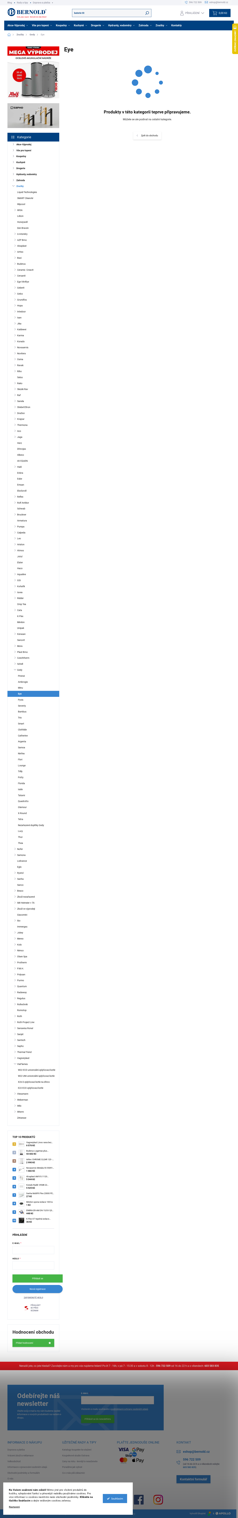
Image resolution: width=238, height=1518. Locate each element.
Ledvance (22, 861)
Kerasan (21, 634)
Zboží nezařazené (26, 896)
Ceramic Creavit (25, 270)
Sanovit (21, 640)
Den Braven (23, 228)
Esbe (19, 478)
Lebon (20, 216)
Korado (21, 341)
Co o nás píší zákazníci (73, 1473)
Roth (19, 1016)
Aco (19, 431)
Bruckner (21, 514)
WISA (20, 210)
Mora (20, 646)
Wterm (20, 1112)
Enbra (20, 473)
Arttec (20, 252)
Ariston (20, 544)
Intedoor (21, 311)
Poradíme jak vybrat (72, 1467)
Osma (20, 359)
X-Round (22, 813)
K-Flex (20, 616)
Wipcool (21, 204)
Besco (20, 890)
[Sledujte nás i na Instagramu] (158, 1500)
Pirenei (21, 676)
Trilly (20, 771)
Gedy (19, 670)
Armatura (22, 520)
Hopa (20, 305)
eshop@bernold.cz (196, 1452)
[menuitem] (18, 25)
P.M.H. (20, 968)
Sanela (20, 401)
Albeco (20, 455)
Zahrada (20, 180)
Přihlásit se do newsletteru (98, 1419)
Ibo (18, 920)
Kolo (19, 944)
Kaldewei (21, 329)
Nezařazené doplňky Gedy (31, 825)
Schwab (21, 508)
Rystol (20, 873)
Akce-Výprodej (23, 144)
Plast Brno (22, 652)
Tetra (20, 819)
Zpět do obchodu (149, 135)
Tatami (21, 795)
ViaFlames (22, 1064)
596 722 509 (163, 1365)
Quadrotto (23, 801)
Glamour (22, 807)
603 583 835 (211, 1365)
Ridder (20, 598)
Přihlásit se (37, 1278)
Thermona (22, 425)
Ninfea (21, 753)
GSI (19, 580)
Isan (19, 317)
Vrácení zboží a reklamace (20, 1455)
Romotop (22, 1010)
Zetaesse (21, 1118)
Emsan (20, 484)
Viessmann (22, 1093)
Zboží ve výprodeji (26, 908)
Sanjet (20, 1034)
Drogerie (20, 168)
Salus (20, 377)
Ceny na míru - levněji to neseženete (79, 1461)
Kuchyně (20, 162)
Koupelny (21, 156)
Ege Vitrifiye (23, 281)
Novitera (21, 353)
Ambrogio (23, 682)
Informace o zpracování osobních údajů (27, 1467)
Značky (20, 186)
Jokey (20, 932)
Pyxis (20, 699)
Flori (20, 759)
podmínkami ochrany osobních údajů (129, 1409)
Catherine (23, 735)
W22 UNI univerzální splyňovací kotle (36, 1076)
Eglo (19, 867)
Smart (21, 723)
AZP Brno (22, 240)
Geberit (20, 287)
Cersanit (21, 275)
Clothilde (22, 729)
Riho (19, 371)
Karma (20, 335)
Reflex (20, 496)
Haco (20, 568)
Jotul (19, 556)
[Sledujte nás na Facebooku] (139, 1500)
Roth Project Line (25, 1022)
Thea (20, 843)
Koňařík (21, 586)
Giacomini (22, 914)
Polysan (21, 974)
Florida (21, 783)
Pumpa (20, 526)
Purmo (20, 980)
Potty (20, 777)
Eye (20, 693)
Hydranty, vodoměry (26, 174)
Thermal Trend (24, 1052)
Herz (19, 443)
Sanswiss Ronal (25, 1028)
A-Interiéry (22, 234)
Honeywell (22, 222)
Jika (19, 323)
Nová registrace (37, 1289)
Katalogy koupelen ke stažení (76, 1449)
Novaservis (22, 347)
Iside (20, 789)
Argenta (22, 741)
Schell (20, 664)
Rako (19, 383)
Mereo (20, 938)
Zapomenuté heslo (33, 1297)
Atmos (20, 550)
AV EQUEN (22, 461)
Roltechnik (22, 1004)
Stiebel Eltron (23, 407)
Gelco (20, 293)
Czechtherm (23, 658)
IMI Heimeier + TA (25, 902)
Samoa (21, 747)
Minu (20, 687)
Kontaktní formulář (193, 1479)
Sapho (20, 1046)
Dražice (21, 413)
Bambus (22, 711)
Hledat (147, 13)
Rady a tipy (22, 2)
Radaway (22, 992)
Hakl (19, 467)
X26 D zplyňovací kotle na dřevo (34, 1082)
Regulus (21, 998)
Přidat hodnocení (24, 1343)
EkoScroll (21, 490)
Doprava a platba (41, 2)
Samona (21, 855)
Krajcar (20, 419)
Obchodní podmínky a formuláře (23, 1473)
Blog (9, 2)
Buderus (21, 264)
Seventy (22, 705)
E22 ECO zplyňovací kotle (30, 1088)
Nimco (20, 950)
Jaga (19, 437)
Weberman (22, 1099)
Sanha (20, 879)
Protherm (22, 962)
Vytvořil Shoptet (198, 1513)
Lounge (22, 765)
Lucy (20, 831)
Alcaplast (22, 246)
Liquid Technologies (27, 192)
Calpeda (21, 532)
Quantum (22, 986)
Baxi (19, 258)
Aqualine (21, 574)
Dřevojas (21, 449)
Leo (19, 538)
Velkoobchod (14, 1461)
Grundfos (22, 299)
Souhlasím (117, 1498)
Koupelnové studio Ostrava (75, 1455)
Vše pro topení (23, 150)
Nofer (20, 849)
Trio (20, 717)
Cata (19, 610)
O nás (10, 1478)
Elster (20, 562)
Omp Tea (21, 604)
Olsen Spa (22, 956)
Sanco (20, 885)
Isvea (20, 592)
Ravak (20, 365)
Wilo (19, 1106)
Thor (20, 837)
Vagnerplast (23, 1058)
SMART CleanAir (25, 198)
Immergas (22, 926)
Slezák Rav (22, 389)
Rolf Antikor (23, 502)
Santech (21, 1040)
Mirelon (21, 622)
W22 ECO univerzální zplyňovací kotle (36, 1070)
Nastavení (14, 1507)
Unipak (20, 628)
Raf (19, 395)
